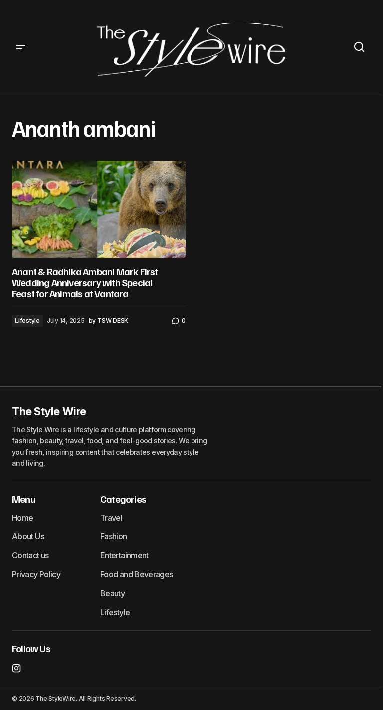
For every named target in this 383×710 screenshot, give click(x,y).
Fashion (113, 536)
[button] (21, 47)
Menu (23, 498)
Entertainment (124, 555)
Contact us (30, 555)
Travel (111, 518)
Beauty (112, 593)
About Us (28, 536)
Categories (123, 498)
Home (22, 518)
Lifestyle (27, 320)
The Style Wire (49, 411)
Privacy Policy (36, 574)
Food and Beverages (136, 574)
